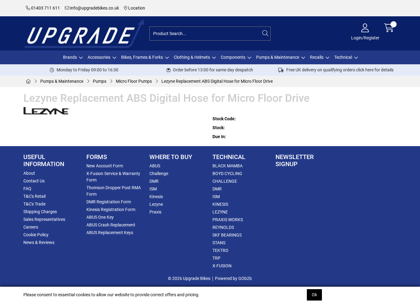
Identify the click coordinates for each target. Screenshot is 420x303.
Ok (314, 294)
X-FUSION (222, 265)
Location (136, 8)
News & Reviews (38, 242)
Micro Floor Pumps (134, 81)
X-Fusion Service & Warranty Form (113, 176)
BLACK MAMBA (227, 165)
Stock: (218, 127)
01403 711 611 (45, 8)
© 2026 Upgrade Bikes (189, 278)
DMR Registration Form (108, 201)
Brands (70, 57)
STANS (218, 242)
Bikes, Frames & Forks (142, 57)
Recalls (316, 57)
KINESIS (220, 204)
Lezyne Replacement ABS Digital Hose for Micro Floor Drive (217, 81)
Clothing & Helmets (192, 57)
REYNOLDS (223, 227)
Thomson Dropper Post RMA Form (113, 191)
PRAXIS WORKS (227, 219)
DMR (154, 181)
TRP (216, 258)
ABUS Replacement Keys (109, 232)
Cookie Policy (36, 234)
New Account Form (104, 165)
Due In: (219, 136)
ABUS (154, 165)
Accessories (99, 57)
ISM (153, 188)
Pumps (99, 81)
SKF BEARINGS (227, 235)
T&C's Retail (34, 196)
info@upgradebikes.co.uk (94, 8)
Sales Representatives (44, 219)
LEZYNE (220, 211)
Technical (343, 57)
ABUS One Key (100, 217)
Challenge (158, 173)
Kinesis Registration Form (110, 209)
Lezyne (156, 204)
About (29, 173)
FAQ (27, 188)
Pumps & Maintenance (277, 57)
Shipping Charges (40, 211)
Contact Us (34, 180)
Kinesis (156, 196)
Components (233, 57)
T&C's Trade (34, 203)
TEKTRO (220, 250)
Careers (30, 227)
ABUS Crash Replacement (110, 224)
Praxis (155, 211)
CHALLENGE (224, 181)
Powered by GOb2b (233, 278)
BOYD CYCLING (227, 173)
